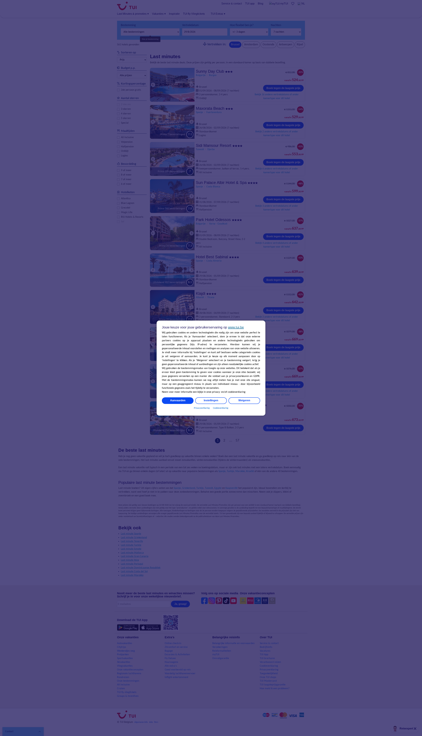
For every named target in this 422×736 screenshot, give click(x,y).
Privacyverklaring (202, 408)
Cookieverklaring (220, 408)
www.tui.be (236, 327)
